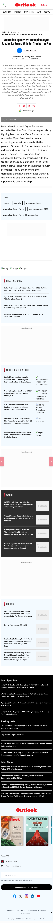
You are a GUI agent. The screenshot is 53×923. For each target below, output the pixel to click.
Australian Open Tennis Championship (20, 215)
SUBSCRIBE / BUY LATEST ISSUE (26, 887)
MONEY (17, 12)
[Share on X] (24, 105)
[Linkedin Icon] (32, 896)
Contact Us (21, 910)
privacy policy (28, 880)
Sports (13, 32)
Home (4, 32)
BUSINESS (7, 12)
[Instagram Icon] (26, 896)
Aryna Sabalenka (33, 203)
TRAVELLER (29, 12)
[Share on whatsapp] (33, 105)
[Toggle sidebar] (6, 5)
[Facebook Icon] (15, 896)
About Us (10, 910)
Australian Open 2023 (38, 209)
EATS (38, 12)
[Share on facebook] (19, 105)
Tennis (6, 203)
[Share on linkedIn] (29, 105)
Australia (17, 203)
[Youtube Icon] (38, 896)
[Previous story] (2, 461)
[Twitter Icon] (21, 896)
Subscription (12, 861)
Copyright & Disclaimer (37, 910)
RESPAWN (48, 12)
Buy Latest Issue (13, 866)
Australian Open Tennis (13, 209)
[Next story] (51, 461)
